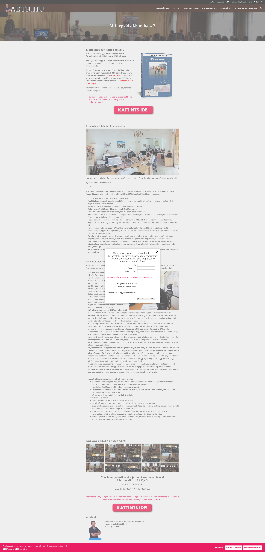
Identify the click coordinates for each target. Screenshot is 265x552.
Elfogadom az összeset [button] (252, 547)
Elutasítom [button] (219, 547)
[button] (5, 549)
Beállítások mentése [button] (233, 547)
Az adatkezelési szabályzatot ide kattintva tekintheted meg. (130, 277)
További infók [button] (62, 546)
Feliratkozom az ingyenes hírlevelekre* (122, 293)
